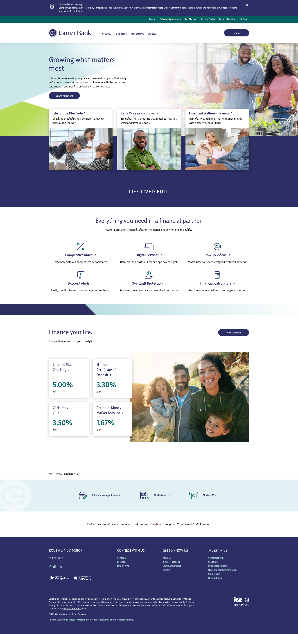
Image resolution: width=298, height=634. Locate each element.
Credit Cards (118, 602)
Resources (137, 34)
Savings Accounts (164, 599)
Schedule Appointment (171, 19)
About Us (167, 558)
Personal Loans (89, 602)
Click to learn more (172, 8)
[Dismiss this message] (247, 5)
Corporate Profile (216, 558)
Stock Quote (214, 574)
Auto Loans (102, 602)
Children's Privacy (125, 620)
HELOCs (77, 602)
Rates (221, 19)
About (152, 34)
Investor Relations (171, 562)
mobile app (186, 605)
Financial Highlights (217, 566)
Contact (152, 19)
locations (156, 524)
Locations (231, 19)
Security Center (208, 19)
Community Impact (172, 566)
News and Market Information (222, 570)
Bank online (166, 605)
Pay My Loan (191, 19)
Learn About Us (64, 96)
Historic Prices (215, 578)
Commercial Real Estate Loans (95, 605)
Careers (166, 570)
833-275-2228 (56, 558)
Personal (106, 34)
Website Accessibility (79, 620)
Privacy (52, 620)
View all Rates (233, 333)
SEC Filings (213, 562)
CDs (174, 599)
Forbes (98, 8)
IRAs (60, 602)
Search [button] (246, 19)
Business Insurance (141, 605)
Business (121, 34)
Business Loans (73, 605)
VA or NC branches (72, 609)
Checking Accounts (146, 599)
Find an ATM (123, 566)
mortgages (68, 602)
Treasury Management (121, 605)
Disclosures (62, 620)
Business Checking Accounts (171, 602)
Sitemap (94, 620)
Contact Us (122, 558)
